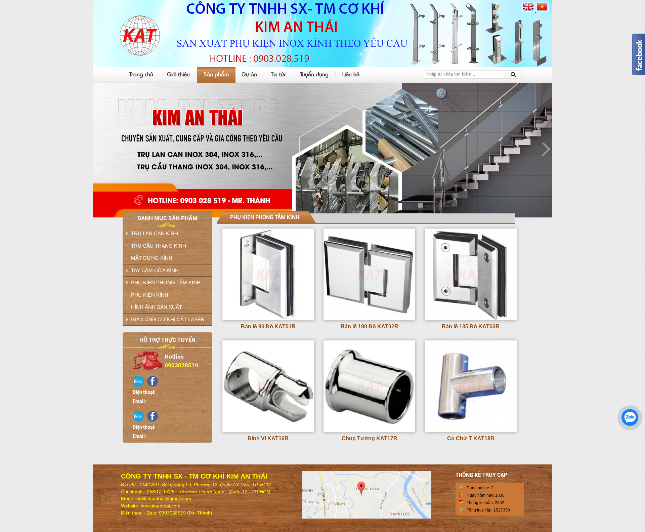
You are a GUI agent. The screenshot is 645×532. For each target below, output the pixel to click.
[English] (529, 10)
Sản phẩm (216, 74)
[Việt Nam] (542, 10)
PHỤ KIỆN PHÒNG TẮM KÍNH (166, 282)
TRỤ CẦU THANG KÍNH (158, 246)
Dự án (249, 74)
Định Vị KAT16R (268, 438)
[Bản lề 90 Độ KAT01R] (268, 319)
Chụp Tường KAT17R (369, 438)
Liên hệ (350, 74)
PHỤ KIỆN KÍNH (149, 295)
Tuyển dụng (314, 74)
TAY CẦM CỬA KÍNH (155, 270)
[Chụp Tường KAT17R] (369, 430)
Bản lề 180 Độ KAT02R (369, 326)
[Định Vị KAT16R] (268, 430)
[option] (322, 150)
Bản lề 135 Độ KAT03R (471, 326)
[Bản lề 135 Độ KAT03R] (471, 319)
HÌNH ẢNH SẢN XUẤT (156, 307)
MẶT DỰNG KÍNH (151, 258)
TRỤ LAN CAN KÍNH (154, 233)
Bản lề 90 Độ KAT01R (268, 326)
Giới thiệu (178, 74)
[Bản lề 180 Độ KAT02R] (369, 319)
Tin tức (278, 74)
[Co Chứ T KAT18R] (471, 430)
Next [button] (545, 148)
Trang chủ (141, 74)
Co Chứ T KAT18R (470, 438)
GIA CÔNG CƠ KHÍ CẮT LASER (168, 319)
